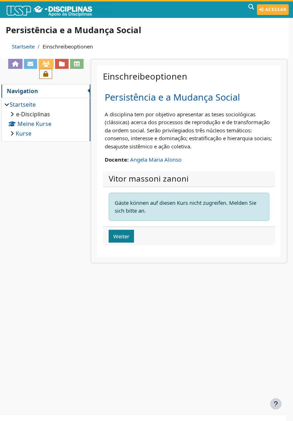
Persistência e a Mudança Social (172, 97)
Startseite (23, 46)
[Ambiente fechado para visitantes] (45, 74)
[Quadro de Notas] (77, 64)
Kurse (23, 133)
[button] (251, 9)
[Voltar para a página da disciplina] (15, 64)
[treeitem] (45, 119)
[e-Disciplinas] (60, 9)
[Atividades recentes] (62, 64)
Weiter (121, 236)
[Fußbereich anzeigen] (276, 404)
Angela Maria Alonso (156, 159)
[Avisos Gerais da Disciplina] (31, 64)
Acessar (275, 9)
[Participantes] (46, 64)
